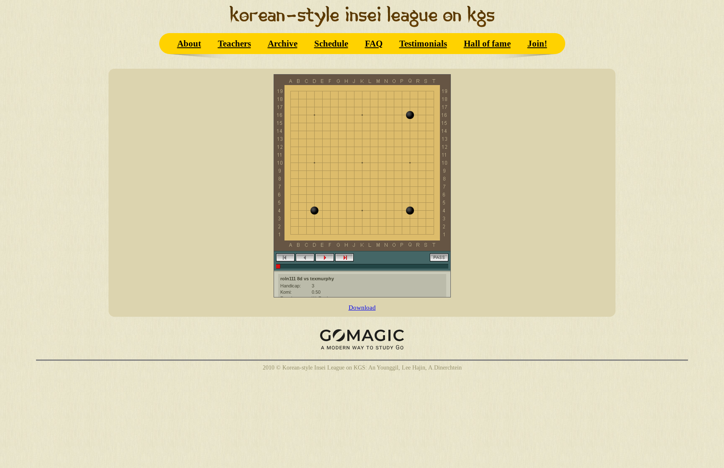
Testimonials (423, 43)
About (189, 43)
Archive (282, 43)
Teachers (234, 43)
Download (362, 307)
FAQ (374, 43)
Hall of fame (487, 43)
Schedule (331, 43)
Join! (537, 43)
